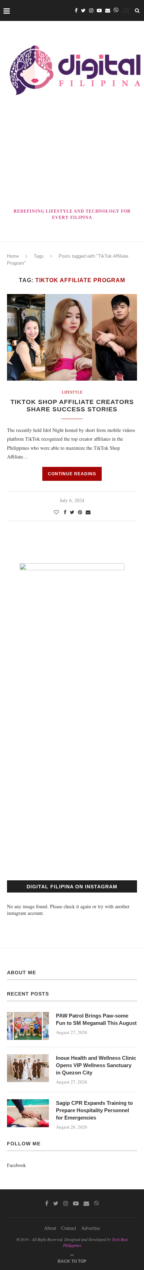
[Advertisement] (72, 153)
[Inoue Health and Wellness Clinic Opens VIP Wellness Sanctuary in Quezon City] (28, 1068)
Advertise (90, 1228)
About (50, 1228)
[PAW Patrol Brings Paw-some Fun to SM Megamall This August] (28, 1026)
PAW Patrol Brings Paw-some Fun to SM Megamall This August (96, 1019)
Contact (68, 1228)
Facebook (16, 1165)
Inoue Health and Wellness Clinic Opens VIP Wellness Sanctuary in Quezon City (96, 1065)
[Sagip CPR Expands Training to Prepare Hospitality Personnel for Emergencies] (28, 1113)
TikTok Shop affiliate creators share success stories (72, 405)
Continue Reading (72, 473)
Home (13, 256)
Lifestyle (72, 392)
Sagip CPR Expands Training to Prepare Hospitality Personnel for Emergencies (94, 1110)
